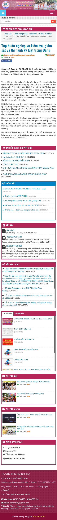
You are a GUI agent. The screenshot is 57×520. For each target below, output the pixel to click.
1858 (28, 417)
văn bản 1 (10, 230)
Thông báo (10, 184)
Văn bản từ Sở (12, 265)
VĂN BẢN (9, 225)
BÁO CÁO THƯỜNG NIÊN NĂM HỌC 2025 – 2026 (23, 153)
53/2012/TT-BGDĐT (14, 246)
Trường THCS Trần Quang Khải (19, 29)
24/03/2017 (51, 55)
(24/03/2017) (43, 205)
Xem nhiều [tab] (19, 314)
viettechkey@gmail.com (19, 503)
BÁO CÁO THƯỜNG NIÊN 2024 (16, 161)
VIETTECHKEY (39, 517)
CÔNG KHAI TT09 (10, 164)
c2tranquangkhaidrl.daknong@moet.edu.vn (19, 55)
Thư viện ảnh (11, 376)
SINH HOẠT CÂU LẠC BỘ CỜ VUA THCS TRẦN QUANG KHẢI (28, 168)
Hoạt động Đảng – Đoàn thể (26, 34)
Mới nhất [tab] (8, 314)
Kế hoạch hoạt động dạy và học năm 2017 (21, 205)
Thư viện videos (13, 409)
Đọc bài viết (6, 61)
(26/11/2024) (18, 362)
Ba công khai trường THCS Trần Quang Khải (22, 201)
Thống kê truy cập (14, 442)
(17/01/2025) (31, 196)
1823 (28, 384)
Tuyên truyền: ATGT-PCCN (13, 157)
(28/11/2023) (46, 201)
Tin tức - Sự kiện (45, 34)
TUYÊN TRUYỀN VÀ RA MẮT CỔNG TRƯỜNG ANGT (25, 174)
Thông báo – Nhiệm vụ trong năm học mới (21, 210)
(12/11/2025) (7, 191)
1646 (28, 431)
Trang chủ (7, 34)
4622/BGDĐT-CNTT (14, 237)
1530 (12, 57)
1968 (28, 396)
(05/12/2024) (18, 352)
